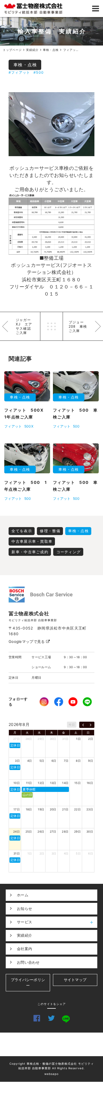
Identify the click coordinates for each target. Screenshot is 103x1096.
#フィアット (19, 72)
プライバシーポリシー (28, 982)
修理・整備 (50, 531)
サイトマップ (75, 979)
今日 (72, 724)
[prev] (83, 725)
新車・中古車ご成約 (29, 552)
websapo (51, 1074)
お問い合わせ (28, 962)
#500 (38, 72)
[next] (90, 725)
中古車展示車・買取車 (31, 541)
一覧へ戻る (51, 326)
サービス (24, 922)
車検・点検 (25, 64)
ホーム (22, 895)
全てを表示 (21, 531)
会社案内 (24, 948)
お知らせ (24, 908)
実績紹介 (24, 935)
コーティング (68, 552)
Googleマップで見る (27, 641)
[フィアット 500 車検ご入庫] (51, 124)
